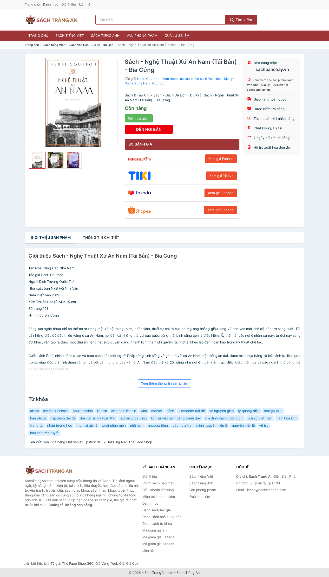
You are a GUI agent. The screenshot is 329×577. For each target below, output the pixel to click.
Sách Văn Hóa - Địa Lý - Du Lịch (91, 45)
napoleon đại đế (63, 418)
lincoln (102, 411)
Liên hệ (84, 4)
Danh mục (50, 4)
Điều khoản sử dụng (158, 490)
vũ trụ (263, 425)
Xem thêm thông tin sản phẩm (164, 383)
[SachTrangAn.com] (51, 20)
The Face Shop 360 (77, 563)
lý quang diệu (249, 411)
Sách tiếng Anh (105, 35)
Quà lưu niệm (176, 35)
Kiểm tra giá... (139, 118)
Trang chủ (32, 4)
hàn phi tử (38, 418)
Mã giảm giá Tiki (155, 530)
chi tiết (101, 237)
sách (170, 411)
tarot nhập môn (114, 425)
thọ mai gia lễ (86, 425)
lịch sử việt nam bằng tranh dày (176, 418)
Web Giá (117, 563)
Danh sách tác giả (156, 510)
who (143, 411)
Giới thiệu (68, 4)
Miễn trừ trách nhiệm (158, 497)
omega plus (273, 411)
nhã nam (137, 425)
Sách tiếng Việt (69, 35)
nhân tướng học (59, 425)
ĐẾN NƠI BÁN (149, 129)
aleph (34, 411)
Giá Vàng (102, 563)
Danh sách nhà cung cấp (162, 517)
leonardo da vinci (133, 418)
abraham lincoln (123, 411)
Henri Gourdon (148, 79)
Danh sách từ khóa (157, 523)
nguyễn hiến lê (243, 425)
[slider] (37, 160)
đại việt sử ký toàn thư (97, 418)
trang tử (36, 425)
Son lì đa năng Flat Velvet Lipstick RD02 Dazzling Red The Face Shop (97, 442)
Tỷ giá (55, 563)
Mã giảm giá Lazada (158, 537)
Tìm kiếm (243, 19)
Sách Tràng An (188, 573)
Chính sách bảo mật (158, 483)
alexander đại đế (191, 411)
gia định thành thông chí (224, 418)
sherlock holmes (55, 411)
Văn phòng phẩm (142, 35)
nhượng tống (158, 425)
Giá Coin (132, 563)
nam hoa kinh (286, 418)
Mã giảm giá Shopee (158, 544)
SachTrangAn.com (159, 573)
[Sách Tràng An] (49, 470)
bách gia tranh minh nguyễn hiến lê (200, 425)
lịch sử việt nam (260, 418)
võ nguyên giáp (221, 411)
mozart (156, 411)
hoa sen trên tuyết (44, 433)
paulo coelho (83, 411)
